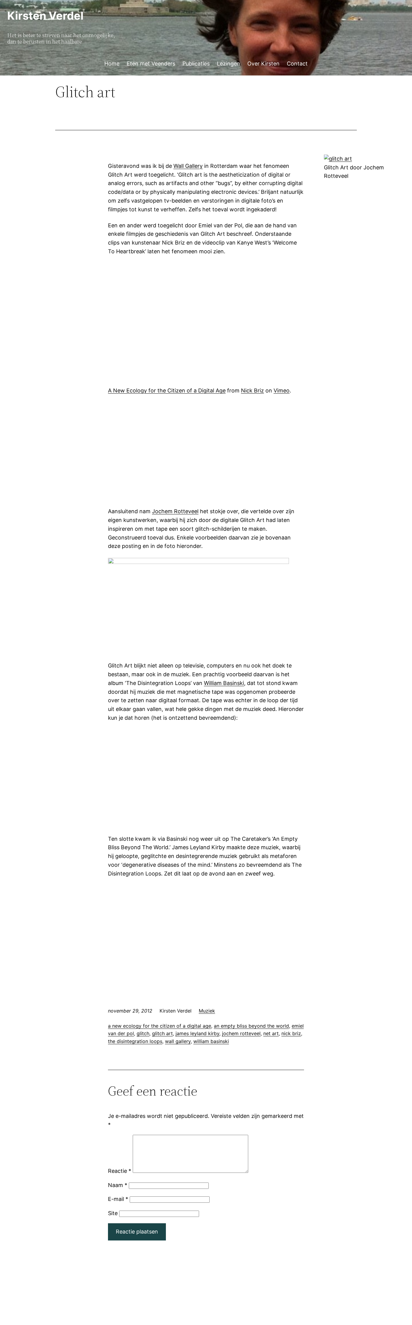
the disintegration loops (135, 1041)
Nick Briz (252, 390)
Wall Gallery (188, 166)
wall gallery (178, 1041)
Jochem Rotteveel (175, 511)
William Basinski (224, 683)
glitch (143, 1033)
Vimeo (282, 390)
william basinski (211, 1041)
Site (113, 1213)
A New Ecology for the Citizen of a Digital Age (167, 390)
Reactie (119, 1171)
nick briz (291, 1033)
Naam (117, 1185)
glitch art (162, 1033)
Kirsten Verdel (45, 15)
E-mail (118, 1199)
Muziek (207, 1011)
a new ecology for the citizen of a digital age (159, 1026)
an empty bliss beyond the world (251, 1026)
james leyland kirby (197, 1033)
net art (271, 1033)
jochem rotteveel (241, 1033)
